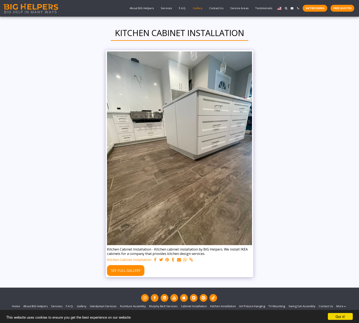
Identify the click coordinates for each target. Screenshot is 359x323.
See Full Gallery (125, 270)
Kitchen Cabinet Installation (129, 260)
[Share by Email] (179, 260)
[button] (286, 8)
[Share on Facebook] (155, 260)
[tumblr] (173, 260)
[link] (191, 260)
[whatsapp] (185, 260)
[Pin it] (167, 260)
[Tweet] (161, 260)
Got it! (340, 316)
